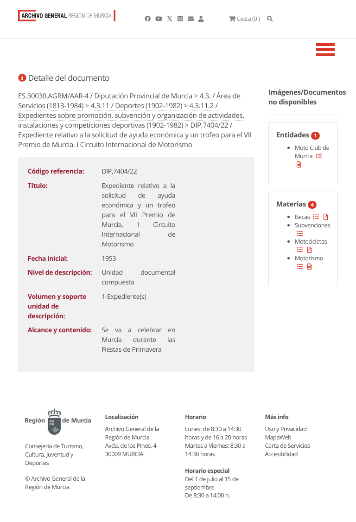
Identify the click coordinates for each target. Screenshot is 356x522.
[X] (170, 18)
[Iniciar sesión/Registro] (200, 18)
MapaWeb (278, 437)
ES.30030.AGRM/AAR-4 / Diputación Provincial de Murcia (105, 96)
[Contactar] (191, 18)
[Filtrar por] (319, 156)
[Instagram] (181, 18)
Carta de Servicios (287, 445)
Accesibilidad (281, 454)
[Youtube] (159, 18)
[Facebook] (148, 18)
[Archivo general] (66, 13)
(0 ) (248, 18)
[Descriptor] (299, 164)
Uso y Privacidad (286, 429)
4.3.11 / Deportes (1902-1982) (137, 105)
